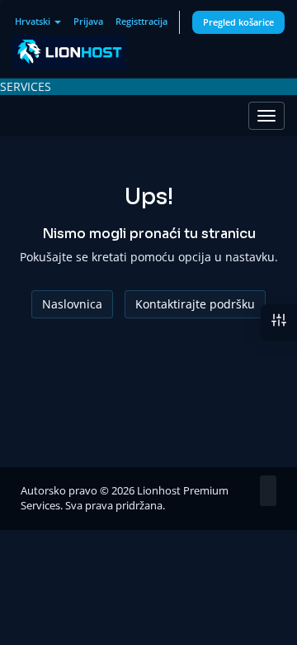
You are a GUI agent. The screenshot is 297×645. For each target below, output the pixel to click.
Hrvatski (34, 21)
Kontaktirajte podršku (195, 304)
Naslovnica (72, 304)
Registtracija (141, 21)
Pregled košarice (238, 22)
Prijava (88, 21)
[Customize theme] (279, 322)
